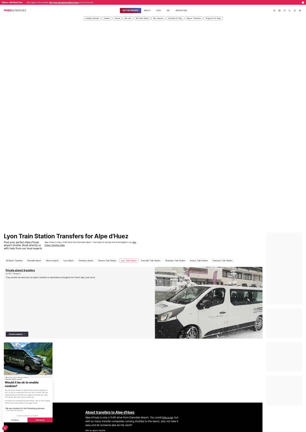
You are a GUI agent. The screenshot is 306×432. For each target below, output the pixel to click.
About (147, 10)
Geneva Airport (52, 260)
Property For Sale (213, 18)
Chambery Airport (85, 260)
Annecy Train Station (199, 260)
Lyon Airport (68, 260)
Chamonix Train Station (222, 260)
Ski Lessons (158, 18)
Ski (168, 10)
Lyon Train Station (129, 260)
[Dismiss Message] (303, 2)
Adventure (181, 10)
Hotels (117, 18)
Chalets (107, 18)
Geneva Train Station (107, 260)
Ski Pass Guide (142, 18)
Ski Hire (128, 18)
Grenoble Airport (34, 260)
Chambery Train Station (175, 260)
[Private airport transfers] (133, 303)
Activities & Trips (175, 18)
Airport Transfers (194, 18)
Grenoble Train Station (150, 260)
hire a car (167, 417)
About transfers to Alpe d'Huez (110, 412)
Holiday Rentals (92, 18)
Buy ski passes (130, 10)
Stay (158, 10)
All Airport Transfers (14, 260)
